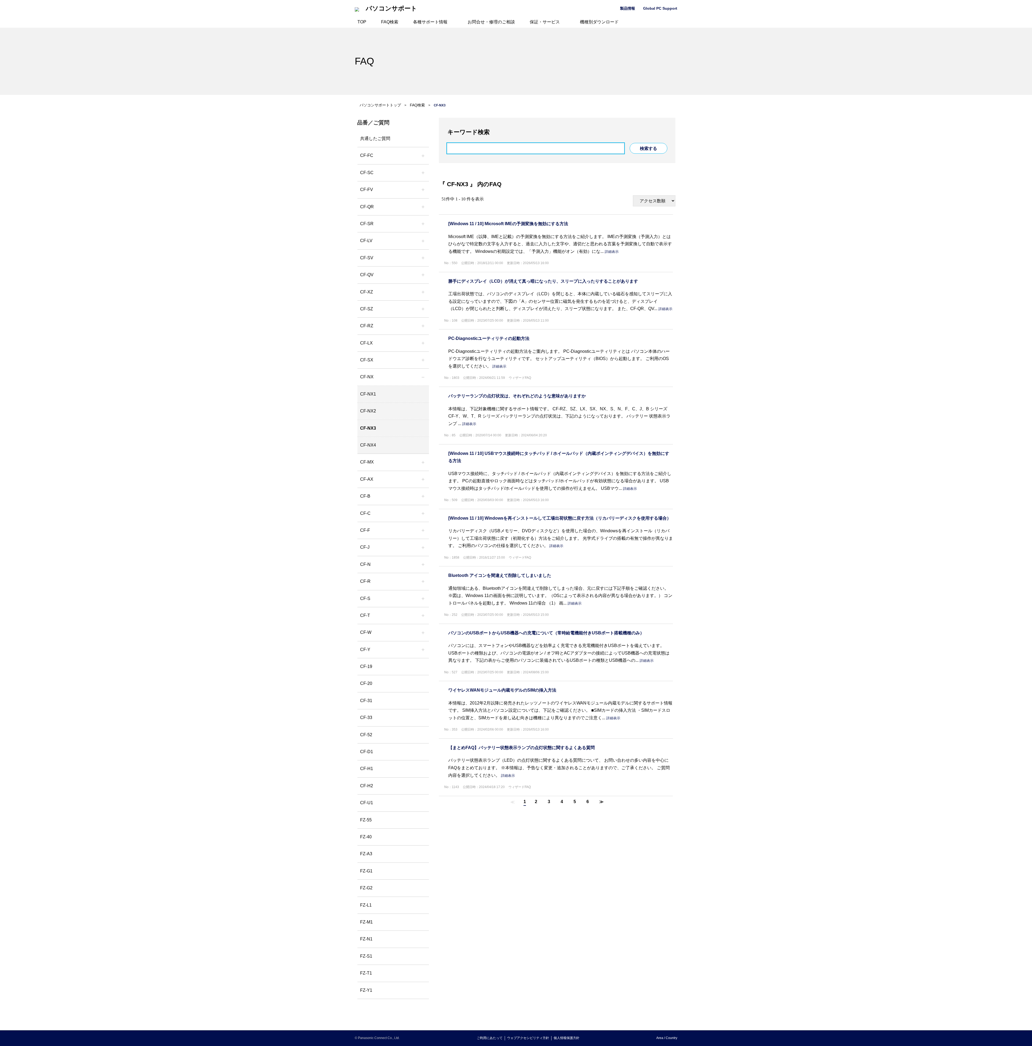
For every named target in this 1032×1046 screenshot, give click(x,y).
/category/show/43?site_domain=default (423, 479)
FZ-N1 (366, 939)
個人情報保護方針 (566, 1038)
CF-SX (366, 360)
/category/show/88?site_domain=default (423, 309)
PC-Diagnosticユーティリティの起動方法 (488, 338)
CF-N (365, 564)
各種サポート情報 (430, 22)
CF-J (365, 547)
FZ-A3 (366, 853)
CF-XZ (366, 292)
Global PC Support (660, 8)
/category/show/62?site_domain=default (423, 581)
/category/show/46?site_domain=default (423, 530)
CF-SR (367, 223)
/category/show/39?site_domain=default (423, 462)
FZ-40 (366, 837)
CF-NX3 (368, 428)
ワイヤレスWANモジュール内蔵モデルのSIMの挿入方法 (502, 690)
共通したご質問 (375, 138)
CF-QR (367, 206)
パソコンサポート (391, 8)
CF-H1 (366, 768)
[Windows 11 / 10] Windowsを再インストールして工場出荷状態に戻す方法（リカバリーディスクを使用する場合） (559, 518)
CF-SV (366, 258)
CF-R (365, 581)
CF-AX (366, 479)
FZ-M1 (366, 922)
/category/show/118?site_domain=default (423, 173)
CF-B (365, 496)
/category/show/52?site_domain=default (423, 377)
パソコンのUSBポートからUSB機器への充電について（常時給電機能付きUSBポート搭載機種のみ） (546, 633)
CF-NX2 (368, 411)
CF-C (365, 513)
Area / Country (666, 1038)
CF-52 (366, 734)
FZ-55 (366, 820)
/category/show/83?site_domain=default (423, 360)
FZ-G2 (366, 888)
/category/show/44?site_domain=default (423, 496)
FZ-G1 (366, 871)
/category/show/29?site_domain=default (423, 241)
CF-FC (366, 155)
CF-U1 (366, 802)
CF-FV (366, 189)
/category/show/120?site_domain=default (423, 156)
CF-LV (366, 240)
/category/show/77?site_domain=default (423, 258)
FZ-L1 (366, 905)
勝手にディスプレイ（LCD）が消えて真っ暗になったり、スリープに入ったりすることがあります (543, 281)
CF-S (365, 598)
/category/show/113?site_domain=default (423, 650)
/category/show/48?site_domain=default (423, 564)
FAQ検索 (389, 22)
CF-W (365, 632)
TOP (361, 22)
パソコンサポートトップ (380, 105)
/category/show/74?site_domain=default (423, 224)
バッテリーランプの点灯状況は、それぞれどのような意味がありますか (517, 396)
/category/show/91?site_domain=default (423, 616)
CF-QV (367, 274)
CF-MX (367, 462)
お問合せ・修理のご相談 (491, 22)
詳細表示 (612, 252)
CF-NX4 (368, 445)
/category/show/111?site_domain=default (423, 292)
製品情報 (627, 8)
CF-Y (365, 649)
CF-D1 (366, 751)
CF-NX (367, 377)
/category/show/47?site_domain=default (423, 547)
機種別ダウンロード (599, 22)
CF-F (365, 530)
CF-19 (366, 666)
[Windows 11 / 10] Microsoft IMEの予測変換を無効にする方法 (508, 223)
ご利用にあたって (490, 1038)
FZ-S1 (366, 956)
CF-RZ (366, 325)
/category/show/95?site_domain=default (423, 632)
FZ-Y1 (366, 990)
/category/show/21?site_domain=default (423, 190)
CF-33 (366, 717)
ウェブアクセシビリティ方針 (528, 1038)
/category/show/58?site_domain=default (423, 275)
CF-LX (366, 343)
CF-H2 (366, 785)
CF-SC (367, 172)
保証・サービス (545, 22)
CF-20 (366, 683)
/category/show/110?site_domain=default (423, 207)
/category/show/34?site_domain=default (423, 343)
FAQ (364, 61)
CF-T (365, 615)
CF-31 (366, 700)
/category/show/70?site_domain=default (423, 599)
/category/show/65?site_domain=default (423, 326)
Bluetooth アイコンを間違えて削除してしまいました (499, 575)
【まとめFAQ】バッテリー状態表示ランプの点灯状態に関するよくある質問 (521, 747)
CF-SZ (366, 309)
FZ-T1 (366, 973)
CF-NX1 (368, 394)
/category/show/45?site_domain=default (423, 513)
